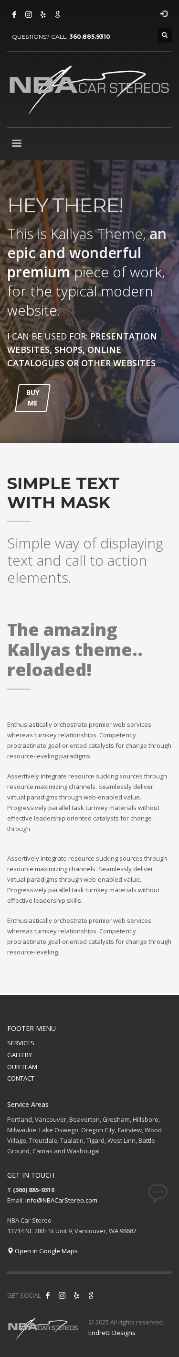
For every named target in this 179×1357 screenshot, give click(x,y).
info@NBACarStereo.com (61, 1200)
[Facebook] (14, 14)
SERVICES (20, 1043)
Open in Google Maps (45, 1251)
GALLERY (19, 1055)
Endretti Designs (112, 1332)
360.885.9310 (89, 36)
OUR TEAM (22, 1066)
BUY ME (32, 397)
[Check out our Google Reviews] (57, 14)
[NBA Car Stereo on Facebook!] (48, 1295)
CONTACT (20, 1078)
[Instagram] (28, 14)
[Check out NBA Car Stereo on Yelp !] (76, 1295)
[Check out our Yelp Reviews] (43, 14)
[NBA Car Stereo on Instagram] (62, 1295)
